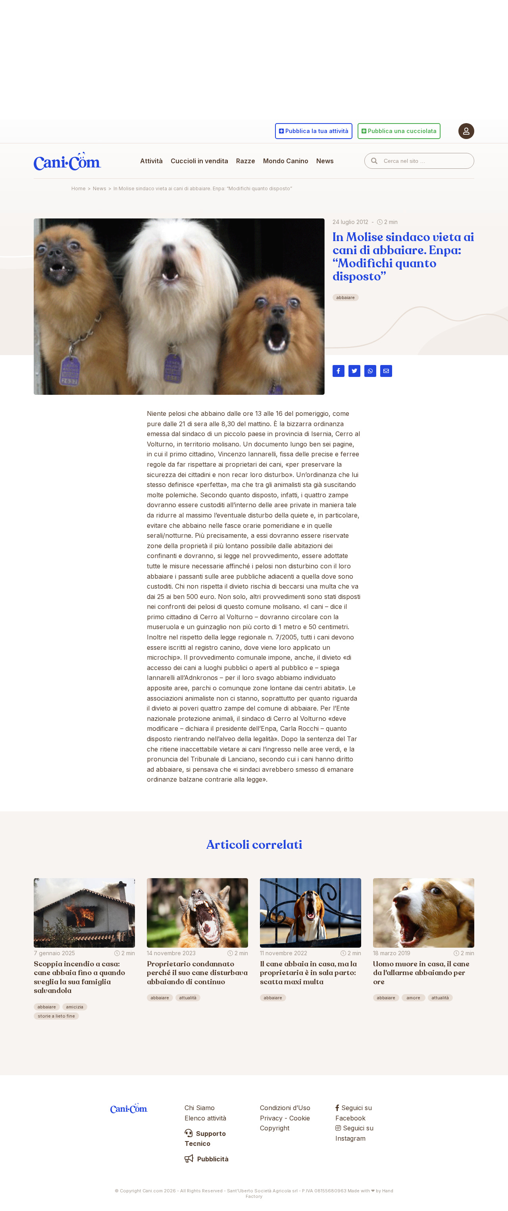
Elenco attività (205, 1118)
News (325, 161)
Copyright (274, 1128)
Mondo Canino (285, 161)
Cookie (299, 1118)
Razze (245, 161)
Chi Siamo (200, 1108)
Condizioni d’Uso (285, 1108)
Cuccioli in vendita (199, 161)
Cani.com (67, 161)
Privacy (271, 1118)
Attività (151, 161)
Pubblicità (212, 1159)
